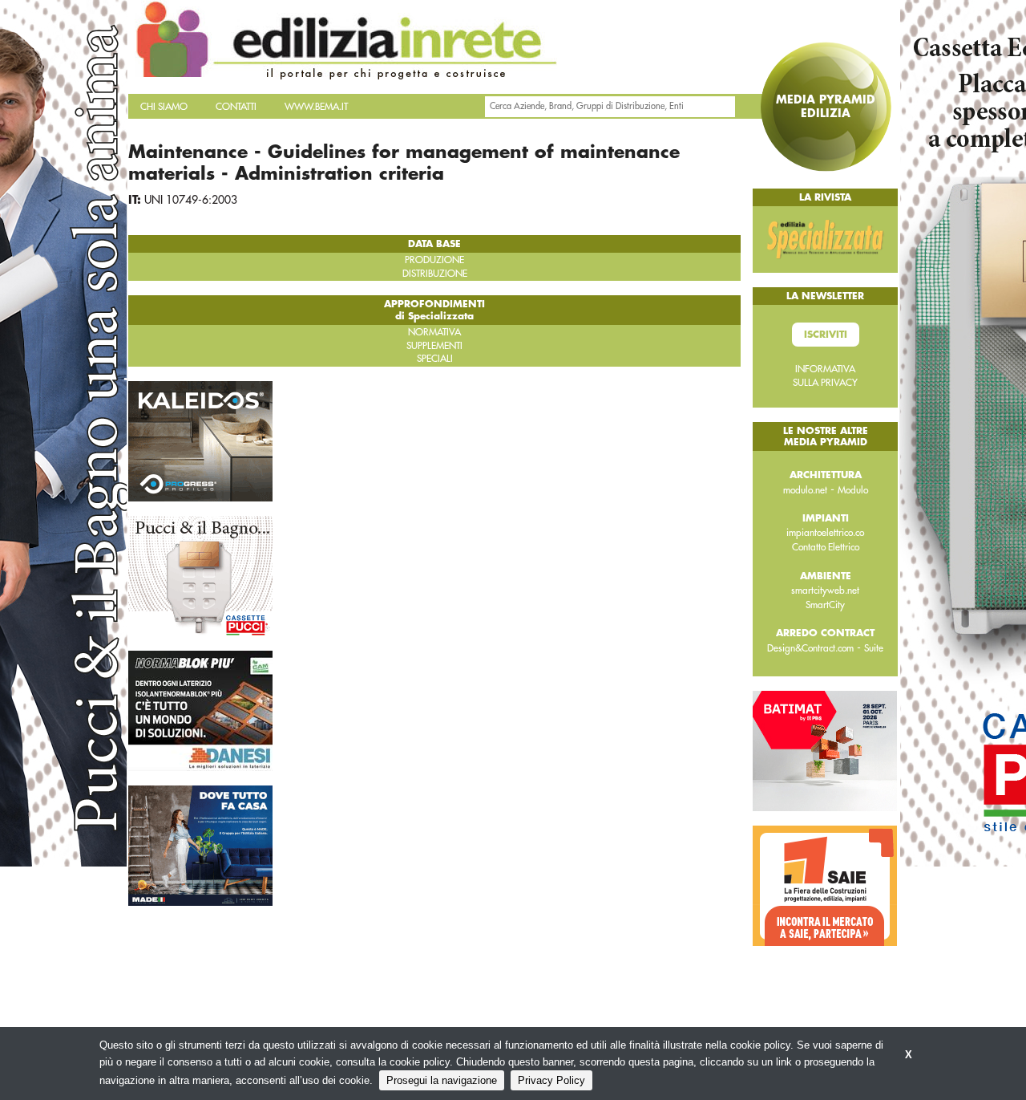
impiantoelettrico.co (825, 533)
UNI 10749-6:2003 (190, 199)
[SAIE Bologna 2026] (825, 885)
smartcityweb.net (825, 590)
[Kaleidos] (200, 440)
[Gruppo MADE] (200, 844)
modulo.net (805, 490)
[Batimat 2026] (825, 750)
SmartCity (825, 605)
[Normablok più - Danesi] (200, 710)
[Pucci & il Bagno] (200, 575)
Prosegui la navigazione (441, 1080)
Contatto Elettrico (825, 547)
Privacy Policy (551, 1080)
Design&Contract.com (810, 648)
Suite (873, 648)
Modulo (853, 490)
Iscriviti (825, 334)
